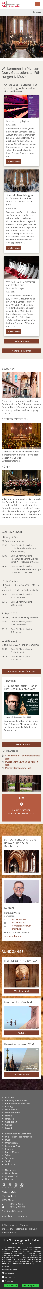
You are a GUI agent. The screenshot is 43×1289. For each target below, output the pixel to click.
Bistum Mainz (10, 1192)
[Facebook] (4, 1185)
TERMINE (10, 680)
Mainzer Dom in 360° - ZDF (21, 960)
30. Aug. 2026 (10, 537)
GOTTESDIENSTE (12, 531)
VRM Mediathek (21, 1074)
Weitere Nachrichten (21, 350)
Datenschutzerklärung (25, 1263)
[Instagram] (10, 1185)
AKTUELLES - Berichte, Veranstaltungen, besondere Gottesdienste (21, 88)
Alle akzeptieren (30, 1285)
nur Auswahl (11, 1285)
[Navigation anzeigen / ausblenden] (37, 4)
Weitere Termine (22, 744)
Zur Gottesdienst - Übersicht (21, 671)
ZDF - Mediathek (21, 991)
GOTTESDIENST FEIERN (15, 419)
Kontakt (9, 907)
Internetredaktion (12, 936)
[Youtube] (16, 1185)
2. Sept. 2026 (9, 640)
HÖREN (6, 466)
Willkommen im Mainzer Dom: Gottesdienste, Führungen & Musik (21, 72)
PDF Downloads (10, 750)
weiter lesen (14, 161)
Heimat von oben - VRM (19, 1044)
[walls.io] (22, 1185)
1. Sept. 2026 (9, 613)
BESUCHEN (8, 368)
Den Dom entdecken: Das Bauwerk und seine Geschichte (20, 843)
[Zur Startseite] (16, 4)
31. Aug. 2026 (10, 580)
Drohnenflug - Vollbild (18, 1002)
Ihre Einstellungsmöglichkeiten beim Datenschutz (21, 1242)
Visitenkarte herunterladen (14, 1216)
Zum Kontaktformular (12, 1211)
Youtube (22, 1032)
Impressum (6, 1267)
